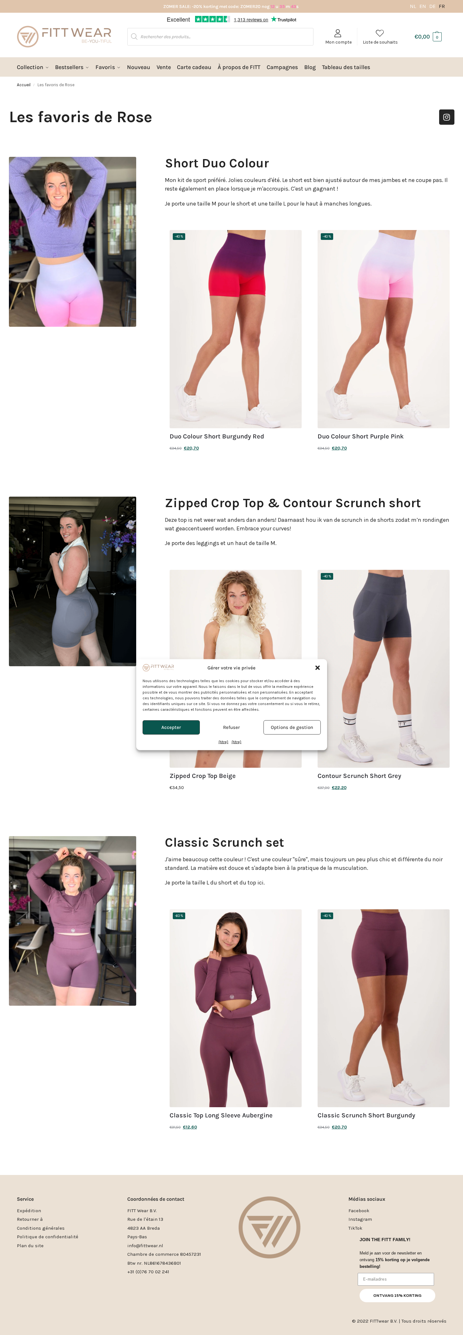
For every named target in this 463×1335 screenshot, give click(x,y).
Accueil (24, 84)
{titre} (223, 704)
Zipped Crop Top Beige (203, 776)
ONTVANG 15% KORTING (397, 1295)
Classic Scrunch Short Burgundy (366, 1115)
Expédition (29, 1210)
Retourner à (30, 1219)
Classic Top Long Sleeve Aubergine (221, 1115)
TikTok (355, 1228)
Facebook (358, 1210)
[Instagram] (446, 117)
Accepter (171, 690)
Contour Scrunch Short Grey (359, 776)
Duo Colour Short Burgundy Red (217, 436)
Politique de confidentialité (47, 1237)
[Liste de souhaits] (292, 239)
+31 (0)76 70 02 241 (148, 1272)
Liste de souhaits (380, 42)
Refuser (231, 690)
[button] (317, 630)
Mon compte (338, 42)
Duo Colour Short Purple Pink (361, 436)
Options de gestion (292, 690)
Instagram (360, 1219)
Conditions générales (41, 1228)
